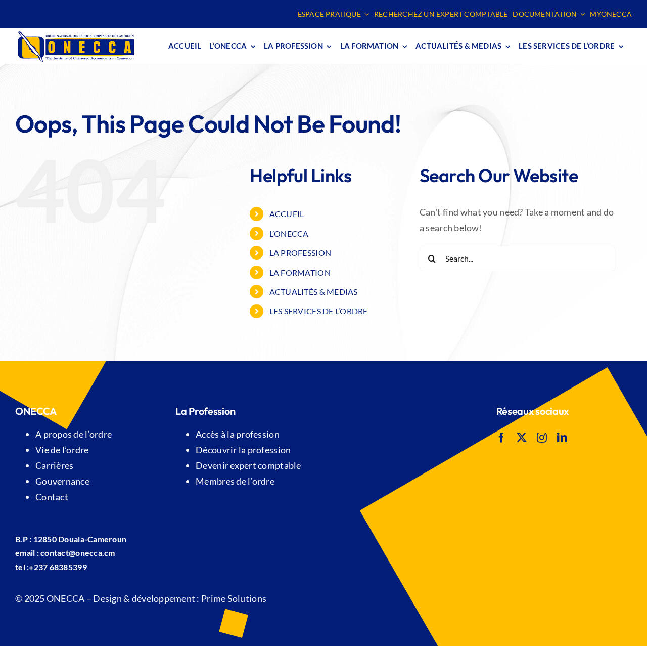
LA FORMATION (300, 272)
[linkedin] (562, 438)
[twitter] (522, 438)
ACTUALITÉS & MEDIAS (313, 291)
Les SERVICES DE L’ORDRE (318, 311)
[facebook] (501, 438)
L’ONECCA (289, 233)
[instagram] (542, 438)
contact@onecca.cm (77, 552)
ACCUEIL (286, 214)
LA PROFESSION (300, 252)
